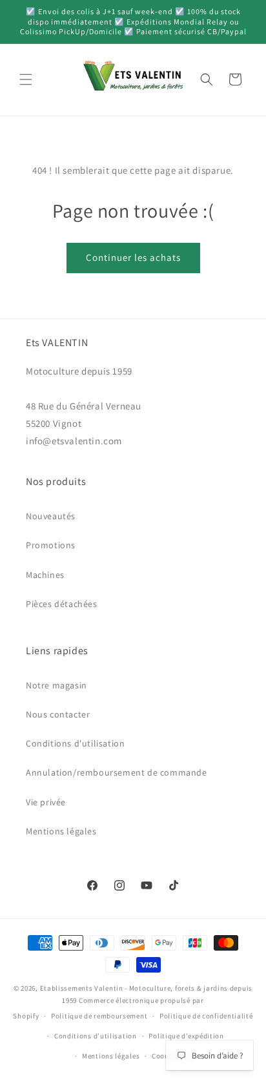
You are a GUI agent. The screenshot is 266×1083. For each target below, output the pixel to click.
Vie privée (46, 802)
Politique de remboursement (99, 1015)
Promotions (51, 545)
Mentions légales (61, 831)
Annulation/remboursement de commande (116, 772)
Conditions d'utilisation (75, 743)
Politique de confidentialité (206, 1015)
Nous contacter (58, 714)
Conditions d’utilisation (95, 1035)
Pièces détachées (61, 604)
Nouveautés (51, 516)
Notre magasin (56, 685)
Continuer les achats (133, 257)
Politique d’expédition (185, 1035)
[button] (26, 79)
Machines (45, 575)
